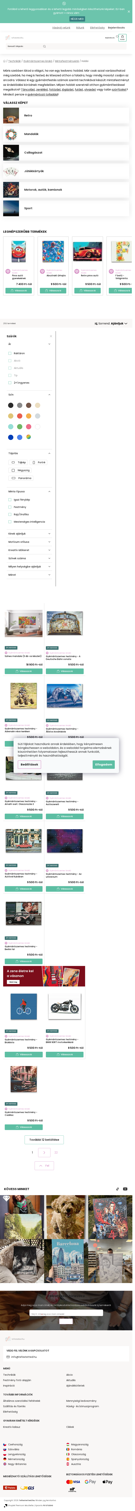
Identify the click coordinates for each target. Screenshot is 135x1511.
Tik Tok (118, 1189)
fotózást (55, 90)
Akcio (69, 1374)
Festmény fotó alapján (17, 1380)
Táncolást (28, 90)
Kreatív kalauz (11, 1427)
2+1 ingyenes (21, 382)
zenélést (42, 90)
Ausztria (76, 1464)
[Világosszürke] (37, 416)
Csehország (15, 1444)
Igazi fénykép (22, 499)
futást (79, 90)
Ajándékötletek (75, 1385)
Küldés (66, 1322)
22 (56, 1152)
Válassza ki (21, 290)
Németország (16, 1459)
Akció (17, 360)
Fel (47, 1166)
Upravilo (44, 1505)
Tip (16, 375)
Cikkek (70, 1427)
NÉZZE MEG (77, 19)
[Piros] (19, 416)
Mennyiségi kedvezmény (81, 1400)
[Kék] (10, 437)
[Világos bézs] (37, 405)
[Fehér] (37, 426)
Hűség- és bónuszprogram (82, 1406)
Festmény (20, 507)
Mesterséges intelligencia (29, 522)
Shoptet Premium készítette (20, 1505)
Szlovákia (13, 1449)
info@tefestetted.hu (24, 1357)
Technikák (9, 1374)
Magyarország (79, 1444)
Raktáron (19, 353)
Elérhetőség (97, 27)
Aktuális (18, 368)
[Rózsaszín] (28, 426)
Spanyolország (80, 1459)
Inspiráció (9, 1385)
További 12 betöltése (44, 1140)
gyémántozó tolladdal (42, 94)
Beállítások (29, 765)
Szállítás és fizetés (14, 1406)
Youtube (125, 1189)
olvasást (90, 90)
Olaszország (78, 1454)
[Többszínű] (29, 436)
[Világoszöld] (19, 426)
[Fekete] (10, 405)
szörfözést (119, 90)
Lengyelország (16, 1454)
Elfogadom (103, 765)
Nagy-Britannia (17, 1464)
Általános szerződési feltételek (21, 1400)
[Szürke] (19, 405)
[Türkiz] (10, 426)
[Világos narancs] (28, 416)
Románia (76, 1449)
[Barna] (28, 405)
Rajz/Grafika (21, 514)
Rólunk (80, 27)
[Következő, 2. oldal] (44, 1152)
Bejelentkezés (110, 38)
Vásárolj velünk (61, 27)
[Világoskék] (19, 437)
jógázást (68, 90)
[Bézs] (10, 416)
